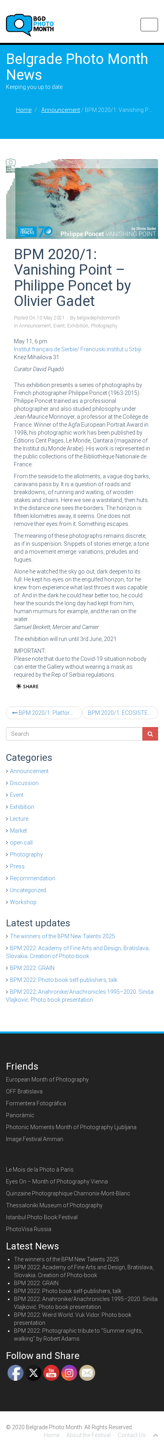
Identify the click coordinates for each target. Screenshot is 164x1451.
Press (17, 866)
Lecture (19, 819)
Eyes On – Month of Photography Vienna (57, 1181)
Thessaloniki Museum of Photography (54, 1205)
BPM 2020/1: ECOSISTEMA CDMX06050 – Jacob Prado (123, 713)
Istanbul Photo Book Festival (42, 1217)
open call (21, 842)
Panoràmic (20, 1115)
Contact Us (132, 1435)
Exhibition (77, 326)
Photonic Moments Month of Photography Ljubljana (71, 1127)
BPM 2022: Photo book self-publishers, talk (63, 980)
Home (23, 110)
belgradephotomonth (98, 318)
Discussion (24, 783)
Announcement (60, 110)
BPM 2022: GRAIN (32, 968)
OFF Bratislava (24, 1091)
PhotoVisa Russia (28, 1229)
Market (18, 830)
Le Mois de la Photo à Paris (40, 1169)
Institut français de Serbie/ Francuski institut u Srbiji (77, 349)
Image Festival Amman (34, 1139)
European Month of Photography (47, 1079)
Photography (104, 326)
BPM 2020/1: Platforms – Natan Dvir (50, 713)
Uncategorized (28, 890)
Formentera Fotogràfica (36, 1103)
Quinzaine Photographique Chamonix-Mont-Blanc (68, 1193)
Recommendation (32, 878)
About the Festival (88, 1435)
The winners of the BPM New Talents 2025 (62, 936)
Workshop (23, 902)
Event (59, 326)
